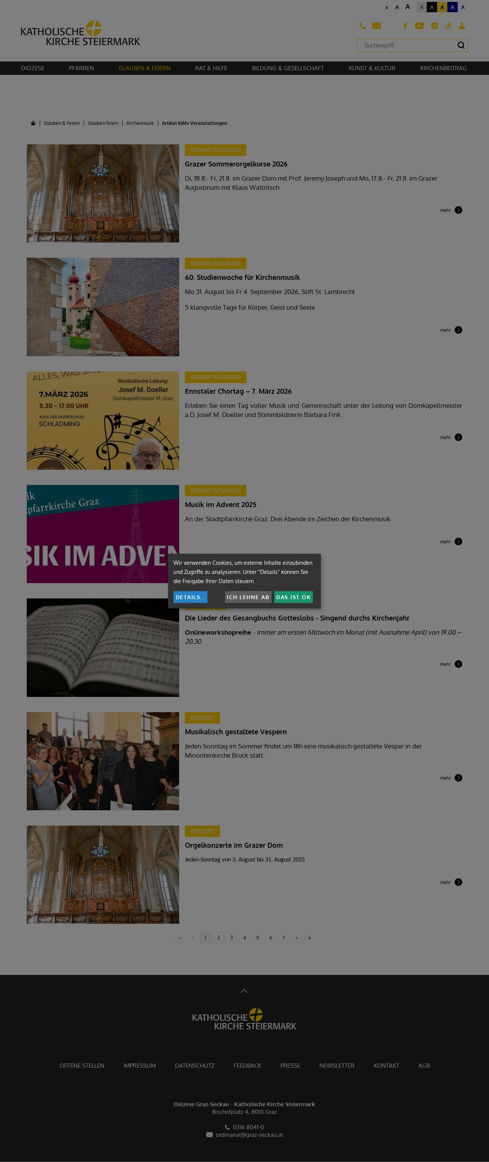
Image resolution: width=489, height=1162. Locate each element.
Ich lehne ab (248, 597)
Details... (191, 597)
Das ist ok (293, 597)
